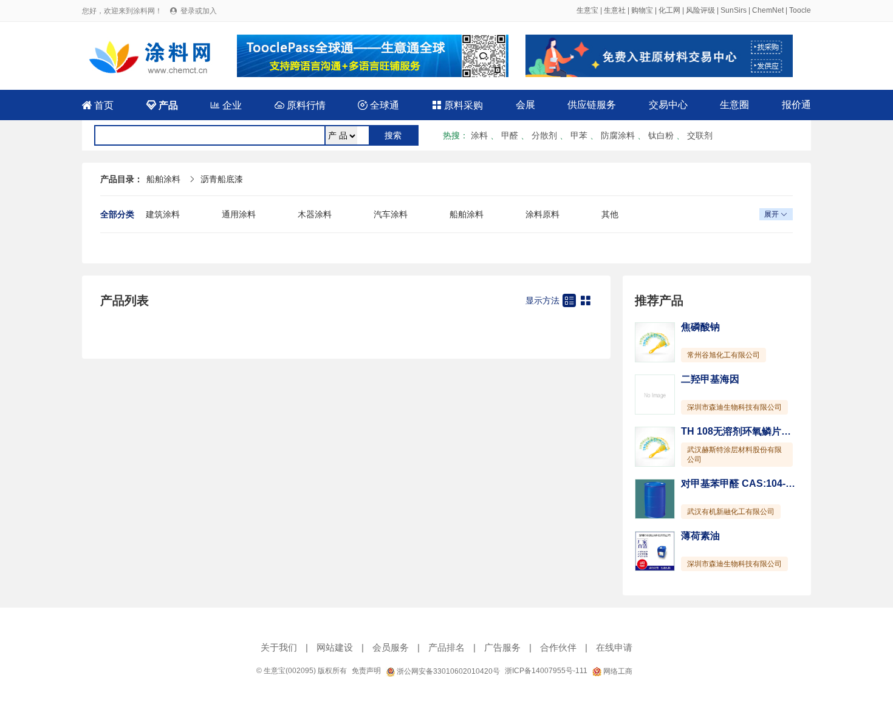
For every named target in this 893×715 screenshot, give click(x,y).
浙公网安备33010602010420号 (447, 671)
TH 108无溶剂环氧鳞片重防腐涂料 (755, 431)
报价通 (796, 105)
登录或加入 (198, 11)
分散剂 (544, 135)
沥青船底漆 (221, 179)
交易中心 (668, 105)
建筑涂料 (163, 214)
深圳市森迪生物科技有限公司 (734, 407)
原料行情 (300, 105)
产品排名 (446, 647)
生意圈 (734, 105)
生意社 (615, 10)
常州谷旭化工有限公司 (723, 355)
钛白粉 (661, 135)
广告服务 (502, 647)
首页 (98, 105)
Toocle (800, 10)
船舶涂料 (163, 179)
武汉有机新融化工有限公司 (731, 511)
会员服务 (390, 647)
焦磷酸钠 (700, 327)
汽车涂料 (391, 214)
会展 (525, 105)
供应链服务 (591, 105)
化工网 (669, 10)
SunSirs (733, 10)
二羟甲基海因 (710, 379)
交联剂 (700, 135)
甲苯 (578, 135)
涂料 (479, 135)
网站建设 (334, 647)
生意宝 (587, 10)
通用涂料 (239, 214)
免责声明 (366, 670)
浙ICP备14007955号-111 (546, 670)
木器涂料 (315, 214)
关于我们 (279, 647)
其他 (609, 214)
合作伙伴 (558, 647)
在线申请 (614, 647)
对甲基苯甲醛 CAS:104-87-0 (743, 483)
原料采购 (457, 105)
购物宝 (642, 10)
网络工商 (616, 671)
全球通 (378, 105)
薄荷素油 (700, 535)
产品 (162, 105)
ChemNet (768, 10)
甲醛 (509, 135)
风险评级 (700, 10)
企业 (226, 105)
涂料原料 (542, 214)
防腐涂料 (618, 135)
